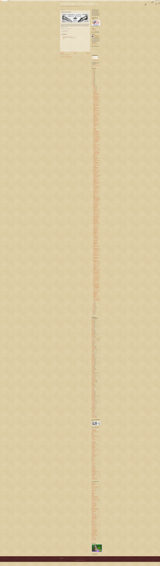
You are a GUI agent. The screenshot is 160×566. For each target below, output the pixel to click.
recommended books (94, 372)
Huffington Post (93, 443)
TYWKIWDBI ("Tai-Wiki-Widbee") (78, 4)
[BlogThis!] (64, 30)
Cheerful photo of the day (96, 280)
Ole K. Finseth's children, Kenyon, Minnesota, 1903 (96, 199)
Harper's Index (93, 408)
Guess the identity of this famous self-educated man (96, 142)
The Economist (93, 467)
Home (75, 53)
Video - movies (93, 357)
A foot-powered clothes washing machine (95, 228)
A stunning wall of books (96, 107)
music (92, 367)
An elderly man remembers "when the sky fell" (96, 183)
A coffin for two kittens (95, 134)
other (92, 351)
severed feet (93, 391)
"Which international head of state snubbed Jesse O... (96, 279)
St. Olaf (93, 409)
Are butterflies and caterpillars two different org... (96, 262)
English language (94, 334)
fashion (67, 31)
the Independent (94, 469)
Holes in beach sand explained (95, 125)
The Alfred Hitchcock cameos (95, 225)
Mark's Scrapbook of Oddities (95, 509)
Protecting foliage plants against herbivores (96, 285)
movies (92, 365)
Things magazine (94, 538)
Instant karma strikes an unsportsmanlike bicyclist (96, 133)
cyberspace (93, 347)
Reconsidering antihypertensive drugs (96, 181)
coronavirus (93, 368)
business (93, 337)
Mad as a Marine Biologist (95, 508)
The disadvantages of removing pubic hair (95, 237)
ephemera (93, 331)
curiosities (93, 333)
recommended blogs (94, 401)
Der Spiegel (93, 438)
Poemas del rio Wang (94, 524)
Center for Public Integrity (95, 487)
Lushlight (93, 507)
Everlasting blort (94, 439)
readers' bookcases (94, 382)
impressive (93, 321)
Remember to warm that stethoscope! (96, 266)
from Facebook (93, 386)
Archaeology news (94, 430)
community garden (94, 417)
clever (92, 335)
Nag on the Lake (94, 514)
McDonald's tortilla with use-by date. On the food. (96, 97)
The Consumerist (94, 466)
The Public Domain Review (95, 471)
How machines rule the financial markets (95, 117)
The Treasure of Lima (95, 164)
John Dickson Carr (94, 403)
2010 (93, 311)
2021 (93, 75)
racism (92, 405)
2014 (93, 83)
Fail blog (93, 494)
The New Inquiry (94, 470)
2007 (93, 314)
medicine (93, 330)
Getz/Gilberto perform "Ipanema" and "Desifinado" (95, 294)
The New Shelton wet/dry (95, 535)
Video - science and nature (95, 338)
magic (92, 388)
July (93, 301)
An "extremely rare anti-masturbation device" (96, 257)
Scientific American (94, 527)
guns (92, 387)
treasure (93, 374)
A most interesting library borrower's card (96, 230)
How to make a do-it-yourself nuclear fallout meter (96, 171)
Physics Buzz (93, 523)
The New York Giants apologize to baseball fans (96, 197)
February (94, 307)
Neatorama (93, 453)
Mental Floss (93, 510)
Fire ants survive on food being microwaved (96, 214)
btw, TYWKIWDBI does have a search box (96, 250)
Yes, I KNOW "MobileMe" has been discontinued (96, 287)
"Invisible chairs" (95, 202)
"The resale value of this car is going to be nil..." (96, 209)
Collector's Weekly (94, 488)
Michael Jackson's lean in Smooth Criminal (96, 192)
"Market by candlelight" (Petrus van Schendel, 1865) (96, 106)
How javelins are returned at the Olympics (96, 248)
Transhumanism (95, 184)
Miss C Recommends (94, 449)
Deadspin (93, 491)
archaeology (93, 364)
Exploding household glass (96, 154)
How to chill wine (95, 275)
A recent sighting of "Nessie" (96, 290)
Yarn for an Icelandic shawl (96, 103)
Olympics (93, 384)
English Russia (93, 493)
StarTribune (93, 464)
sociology (93, 332)
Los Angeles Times (94, 505)
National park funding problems (95, 169)
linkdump (93, 366)
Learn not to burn (95, 143)
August (94, 91)
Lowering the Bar (94, 506)
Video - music (93, 353)
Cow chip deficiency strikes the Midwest (96, 108)
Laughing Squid (93, 447)
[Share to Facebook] (66, 30)
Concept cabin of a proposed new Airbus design (96, 176)
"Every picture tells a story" (96, 185)
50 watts (93, 428)
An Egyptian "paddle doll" (96, 118)
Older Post (88, 53)
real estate (93, 373)
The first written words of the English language (96, 139)
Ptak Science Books (94, 525)
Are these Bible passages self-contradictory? (96, 131)
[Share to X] (65, 30)
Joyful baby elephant (95, 151)
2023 (93, 73)
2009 (93, 312)
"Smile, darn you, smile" (96, 260)
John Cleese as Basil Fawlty (96, 101)
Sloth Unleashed (94, 463)
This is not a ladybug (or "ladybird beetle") (96, 221)
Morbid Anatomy (94, 513)
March (94, 306)
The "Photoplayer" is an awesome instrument (96, 179)
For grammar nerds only (96, 277)
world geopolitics (94, 350)
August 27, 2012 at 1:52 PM (67, 36)
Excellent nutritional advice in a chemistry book (96, 216)
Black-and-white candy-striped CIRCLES (96, 220)
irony (92, 383)
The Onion (93, 536)
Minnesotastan (96, 35)
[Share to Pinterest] (67, 30)
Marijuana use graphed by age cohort (96, 267)
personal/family (93, 348)
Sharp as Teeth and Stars (95, 529)
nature (92, 320)
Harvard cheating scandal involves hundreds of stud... (96, 95)
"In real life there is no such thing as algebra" (96, 292)
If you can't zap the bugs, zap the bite (96, 159)
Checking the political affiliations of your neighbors (95, 244)
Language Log (93, 446)
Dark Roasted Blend (94, 490)
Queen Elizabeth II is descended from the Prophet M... (95, 232)
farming (92, 390)
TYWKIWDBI (93, 319)
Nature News (93, 452)
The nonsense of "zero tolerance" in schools (96, 123)
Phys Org (93, 522)
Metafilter (93, 448)
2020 (93, 76)
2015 (93, 82)
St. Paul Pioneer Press (94, 530)
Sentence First (93, 528)
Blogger (84, 560)
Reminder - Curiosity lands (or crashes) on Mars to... (96, 283)
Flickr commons (94, 442)
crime (92, 354)
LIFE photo (93, 404)
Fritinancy (93, 495)
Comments (94, 58)
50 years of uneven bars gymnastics (96, 234)
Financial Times (94, 441)
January (94, 308)
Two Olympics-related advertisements (95, 240)
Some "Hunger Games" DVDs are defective (96, 162)
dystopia (93, 402)
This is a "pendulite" (95, 172)
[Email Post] (62, 30)
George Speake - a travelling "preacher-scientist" (96, 269)
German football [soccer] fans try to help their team (96, 203)
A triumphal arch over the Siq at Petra (96, 189)
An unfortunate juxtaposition (96, 276)
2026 (93, 69)
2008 (93, 313)
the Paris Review (94, 537)
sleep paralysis (93, 406)
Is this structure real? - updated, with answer (96, 205)
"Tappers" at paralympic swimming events (96, 120)
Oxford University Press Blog (95, 454)
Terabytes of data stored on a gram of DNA (96, 187)
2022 (93, 74)
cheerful (93, 355)
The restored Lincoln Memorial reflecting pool (96, 167)
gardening (93, 407)
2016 (93, 81)
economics (64, 31)
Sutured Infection (69, 28)
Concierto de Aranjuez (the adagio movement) (96, 299)
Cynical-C (93, 489)
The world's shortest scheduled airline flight (96, 98)
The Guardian (93, 468)
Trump (92, 370)
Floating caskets (95, 102)
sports (92, 352)
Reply (63, 38)
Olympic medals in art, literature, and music (96, 254)
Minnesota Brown (94, 511)
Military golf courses (95, 100)
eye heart (67, 28)
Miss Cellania (93, 450)
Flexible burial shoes (95, 146)
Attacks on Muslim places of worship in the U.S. (96, 218)
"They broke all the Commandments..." (95, 157)
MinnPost (93, 512)
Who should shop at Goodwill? (95, 174)
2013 (93, 84)
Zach (63, 36)
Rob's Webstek (93, 526)
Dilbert (92, 492)
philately (93, 385)
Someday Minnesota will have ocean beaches (96, 201)
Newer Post (62, 53)
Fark (92, 440)
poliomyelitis (93, 400)
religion (92, 349)
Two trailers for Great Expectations (95, 207)
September (94, 90)
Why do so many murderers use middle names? (96, 272)
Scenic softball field (95, 190)
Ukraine (93, 389)
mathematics (93, 369)
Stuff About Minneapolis (94, 531)
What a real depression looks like (96, 252)
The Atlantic (93, 465)
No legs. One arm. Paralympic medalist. (96, 92)
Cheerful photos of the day (96, 245)
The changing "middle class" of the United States (96, 152)
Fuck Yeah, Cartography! (95, 496)
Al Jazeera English (94, 429)
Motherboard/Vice (94, 451)
